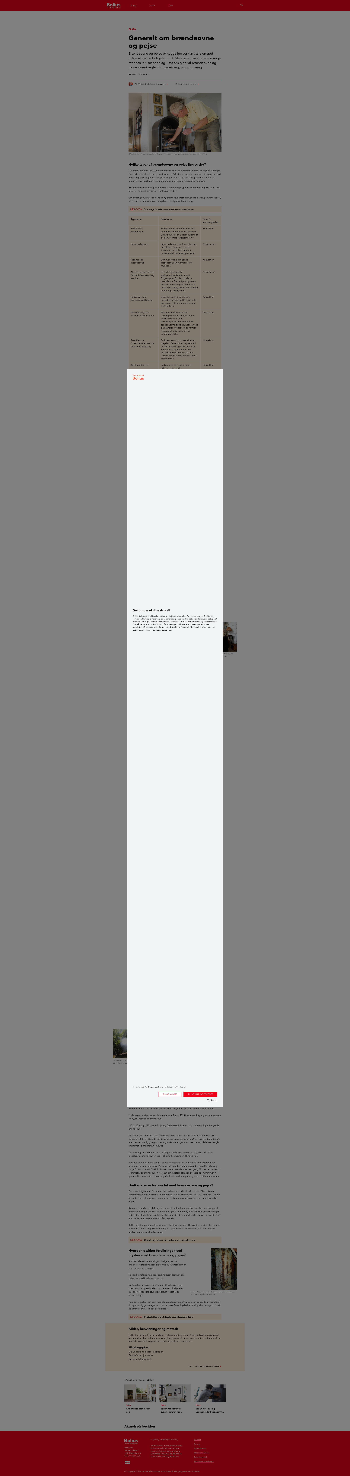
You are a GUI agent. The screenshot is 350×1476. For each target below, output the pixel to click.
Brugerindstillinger (155, 1087)
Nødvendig (139, 1087)
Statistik (169, 1087)
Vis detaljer (212, 1100)
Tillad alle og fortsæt (200, 1094)
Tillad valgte (170, 1094)
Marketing (181, 1087)
